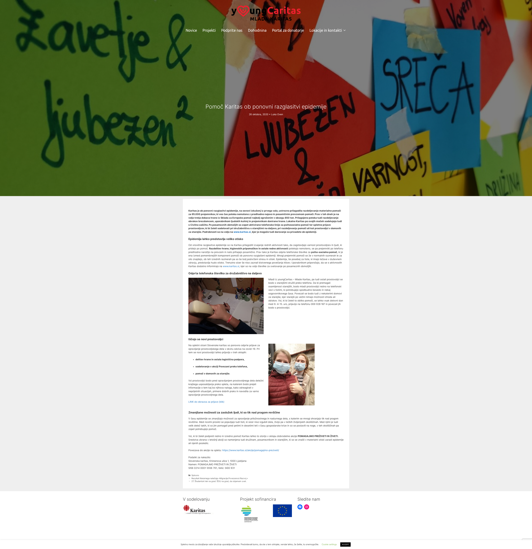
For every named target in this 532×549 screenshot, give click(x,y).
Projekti (209, 30)
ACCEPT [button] (345, 544)
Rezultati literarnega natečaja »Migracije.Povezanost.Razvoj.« (219, 478)
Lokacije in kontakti (326, 30)
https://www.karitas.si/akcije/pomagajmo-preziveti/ (250, 450)
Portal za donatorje (288, 30)
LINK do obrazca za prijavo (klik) (206, 401)
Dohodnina (257, 30)
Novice (191, 30)
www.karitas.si (231, 266)
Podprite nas (231, 30)
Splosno (195, 475)
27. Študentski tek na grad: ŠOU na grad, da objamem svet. (218, 481)
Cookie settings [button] (329, 544)
